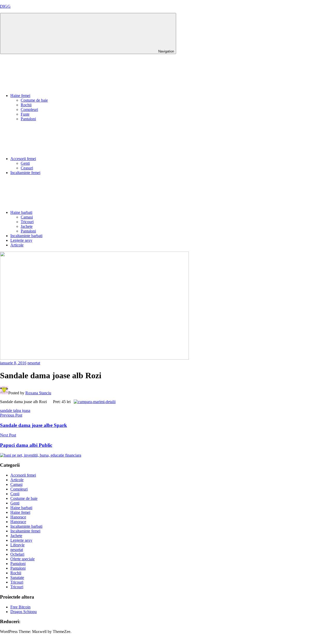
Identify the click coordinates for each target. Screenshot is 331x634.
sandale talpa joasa (15, 410)
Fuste (25, 114)
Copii (14, 494)
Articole (17, 245)
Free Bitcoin (20, 607)
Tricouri (27, 222)
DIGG (5, 6)
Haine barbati (21, 212)
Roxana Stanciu (38, 393)
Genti (25, 163)
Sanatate (17, 577)
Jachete (27, 226)
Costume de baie (34, 100)
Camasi (27, 217)
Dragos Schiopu (23, 611)
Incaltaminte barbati (26, 235)
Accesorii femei (23, 158)
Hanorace (18, 517)
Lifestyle (17, 545)
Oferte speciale (22, 559)
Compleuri (29, 109)
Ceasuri (27, 168)
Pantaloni (28, 119)
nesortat (33, 363)
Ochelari (17, 554)
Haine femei (20, 95)
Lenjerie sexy (21, 240)
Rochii (26, 105)
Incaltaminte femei (25, 172)
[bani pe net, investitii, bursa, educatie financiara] (40, 455)
